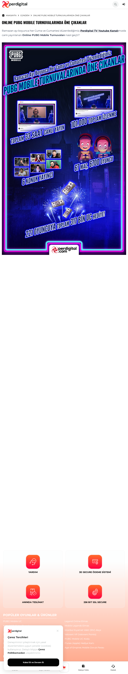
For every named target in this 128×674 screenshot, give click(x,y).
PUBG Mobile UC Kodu (77, 638)
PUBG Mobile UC (12, 621)
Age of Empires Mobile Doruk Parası (84, 647)
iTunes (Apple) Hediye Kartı (79, 643)
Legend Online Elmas (76, 621)
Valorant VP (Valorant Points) (80, 634)
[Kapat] (57, 631)
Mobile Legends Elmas (77, 625)
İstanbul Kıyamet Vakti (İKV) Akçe (83, 630)
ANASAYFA (11, 15)
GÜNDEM (24, 15)
